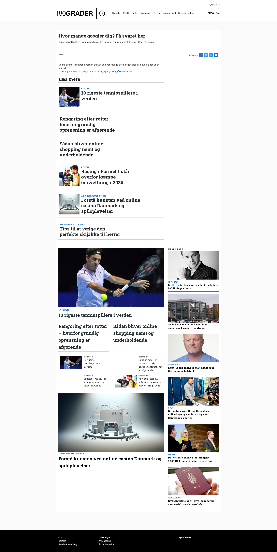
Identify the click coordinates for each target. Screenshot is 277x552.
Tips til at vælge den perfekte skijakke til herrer (90, 231)
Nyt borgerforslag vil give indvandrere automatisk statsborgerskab (191, 502)
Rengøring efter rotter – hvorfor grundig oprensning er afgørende (87, 124)
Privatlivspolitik (106, 544)
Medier (171, 454)
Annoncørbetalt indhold (94, 196)
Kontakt (62, 541)
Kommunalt (145, 13)
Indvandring (174, 498)
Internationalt (169, 13)
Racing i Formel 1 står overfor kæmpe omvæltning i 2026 (105, 177)
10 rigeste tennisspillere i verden (109, 95)
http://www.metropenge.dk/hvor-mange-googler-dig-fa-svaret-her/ (98, 71)
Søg (218, 13)
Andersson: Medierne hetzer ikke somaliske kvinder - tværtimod (187, 326)
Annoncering (105, 541)
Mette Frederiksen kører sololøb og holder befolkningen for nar (193, 286)
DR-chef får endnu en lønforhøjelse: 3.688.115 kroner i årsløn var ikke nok (190, 459)
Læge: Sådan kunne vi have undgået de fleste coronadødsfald (191, 369)
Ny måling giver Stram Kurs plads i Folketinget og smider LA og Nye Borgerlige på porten (189, 414)
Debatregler (105, 537)
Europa (157, 13)
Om (60, 537)
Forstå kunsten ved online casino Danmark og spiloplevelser (110, 205)
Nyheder (116, 13)
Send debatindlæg (67, 544)
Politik (126, 13)
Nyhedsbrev (214, 5)
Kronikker (173, 282)
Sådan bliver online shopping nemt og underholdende (81, 149)
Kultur (135, 13)
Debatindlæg (174, 365)
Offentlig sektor (186, 13)
